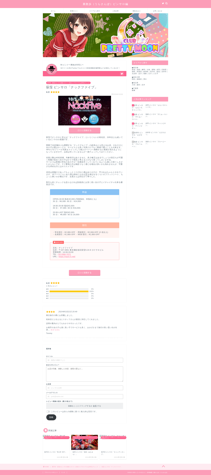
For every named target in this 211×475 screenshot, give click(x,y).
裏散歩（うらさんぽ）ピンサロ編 (105, 4)
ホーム (53, 11)
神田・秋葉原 (137, 71)
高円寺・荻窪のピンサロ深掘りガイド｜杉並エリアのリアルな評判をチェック (68, 83)
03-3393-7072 (64, 254)
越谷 (138, 85)
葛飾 (145, 73)
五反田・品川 (137, 73)
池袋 (138, 69)
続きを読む (55, 330)
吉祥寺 (164, 71)
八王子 (155, 73)
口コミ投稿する (85, 130)
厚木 (145, 79)
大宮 (133, 85)
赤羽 (158, 69)
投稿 (51, 417)
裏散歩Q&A (137, 11)
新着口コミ (74, 11)
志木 (143, 85)
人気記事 (116, 11)
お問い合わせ (157, 11)
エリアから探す (94, 11)
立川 (150, 73)
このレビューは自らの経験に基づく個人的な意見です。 (74, 411)
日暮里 (164, 69)
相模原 (139, 79)
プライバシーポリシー (51, 472)
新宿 (133, 69)
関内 (133, 79)
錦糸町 (145, 71)
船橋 (133, 90)
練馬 (143, 69)
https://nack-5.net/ (67, 257)
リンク (63, 472)
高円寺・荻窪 (155, 71)
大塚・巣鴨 (151, 69)
